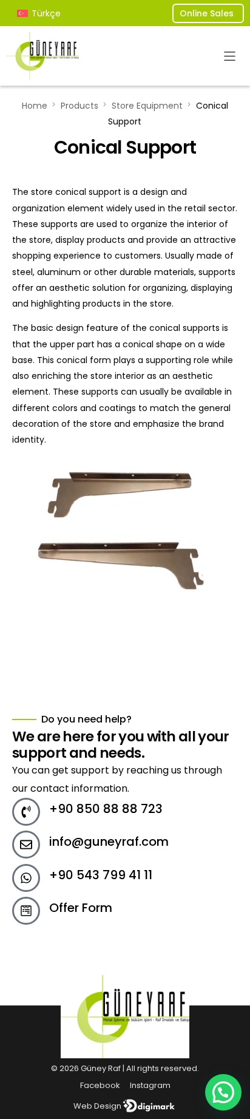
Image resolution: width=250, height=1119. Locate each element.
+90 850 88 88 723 (106, 808)
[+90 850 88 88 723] (26, 812)
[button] (229, 56)
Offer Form (80, 907)
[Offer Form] (26, 911)
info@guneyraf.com (109, 841)
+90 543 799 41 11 (100, 874)
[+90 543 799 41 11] (26, 878)
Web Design (97, 1106)
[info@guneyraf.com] (26, 845)
